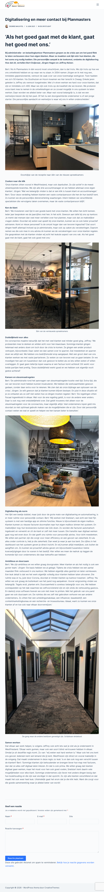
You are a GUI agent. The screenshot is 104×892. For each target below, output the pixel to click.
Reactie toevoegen (14, 828)
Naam (8, 816)
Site (71, 816)
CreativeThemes (52, 887)
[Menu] (98, 4)
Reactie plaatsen (15, 858)
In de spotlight (44, 26)
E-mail (40, 816)
